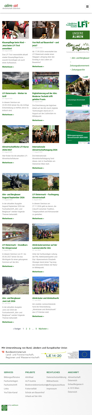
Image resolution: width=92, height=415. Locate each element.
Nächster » (43, 329)
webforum (15, 405)
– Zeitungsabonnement (79, 64)
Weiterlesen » (8, 67)
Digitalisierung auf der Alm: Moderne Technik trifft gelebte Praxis (44, 96)
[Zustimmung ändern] (4, 408)
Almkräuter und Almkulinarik (45, 298)
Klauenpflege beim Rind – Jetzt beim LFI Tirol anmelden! (14, 45)
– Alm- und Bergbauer (79, 58)
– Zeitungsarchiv (77, 69)
